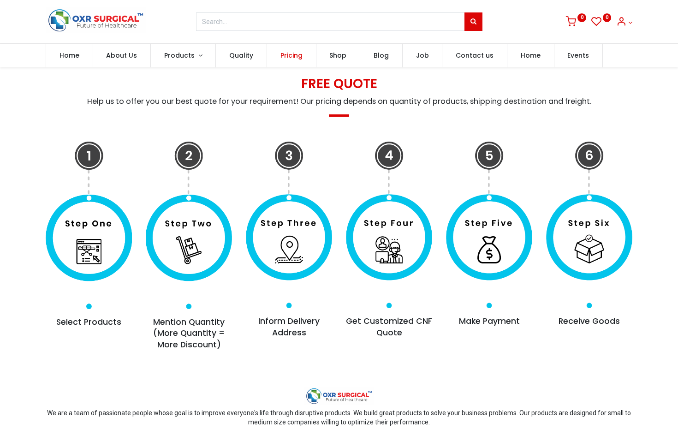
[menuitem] (69, 56)
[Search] (473, 21)
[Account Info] (624, 22)
